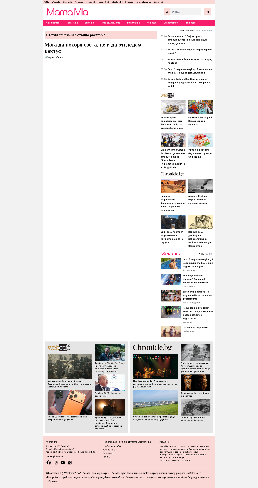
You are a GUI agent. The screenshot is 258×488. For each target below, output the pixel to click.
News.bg (79, 2)
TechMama (72, 22)
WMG (46, 2)
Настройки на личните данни (175, 460)
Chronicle (67, 2)
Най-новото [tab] (187, 30)
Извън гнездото (192, 302)
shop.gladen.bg (144, 2)
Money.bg (90, 2)
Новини (106, 457)
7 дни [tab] (201, 253)
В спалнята (133, 22)
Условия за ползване (113, 446)
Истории (152, 22)
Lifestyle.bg (117, 2)
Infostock (129, 2)
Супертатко (171, 22)
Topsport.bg (103, 2)
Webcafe (56, 2)
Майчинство (52, 22)
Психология (189, 286)
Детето (89, 22)
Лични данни (109, 450)
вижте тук (178, 457)
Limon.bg (158, 2)
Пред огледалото (110, 22)
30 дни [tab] (209, 253)
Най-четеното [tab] (204, 30)
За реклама (108, 453)
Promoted (190, 22)
